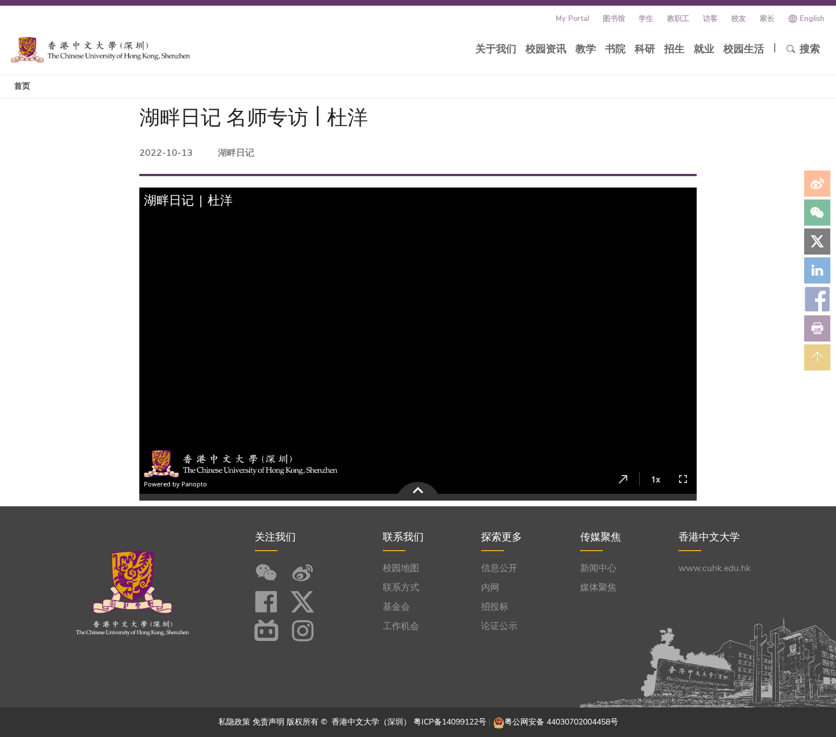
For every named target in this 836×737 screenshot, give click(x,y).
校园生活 (743, 49)
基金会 (396, 607)
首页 (22, 86)
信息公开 (499, 568)
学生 (646, 19)
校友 (738, 19)
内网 (490, 587)
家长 (767, 19)
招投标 (494, 607)
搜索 (810, 49)
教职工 (678, 19)
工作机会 (401, 626)
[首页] (100, 50)
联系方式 (401, 587)
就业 (704, 49)
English (812, 19)
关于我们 (495, 49)
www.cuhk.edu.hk (714, 568)
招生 (674, 49)
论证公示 (499, 626)
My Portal (572, 19)
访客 (710, 19)
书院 (615, 49)
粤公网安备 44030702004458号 (561, 722)
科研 (645, 49)
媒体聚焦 (598, 587)
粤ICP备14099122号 (449, 722)
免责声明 (268, 722)
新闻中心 (598, 568)
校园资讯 (545, 49)
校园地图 (401, 568)
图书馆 (614, 19)
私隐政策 (234, 722)
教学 (586, 49)
